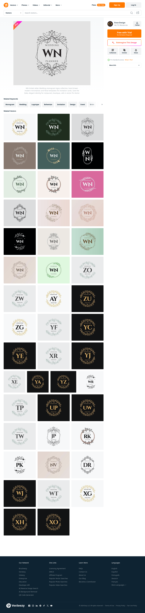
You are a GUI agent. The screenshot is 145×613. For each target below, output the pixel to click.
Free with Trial (124, 33)
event (82, 104)
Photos (24, 5)
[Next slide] (100, 104)
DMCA (51, 572)
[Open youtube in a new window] (51, 605)
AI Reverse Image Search (28, 588)
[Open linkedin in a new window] (37, 605)
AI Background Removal (28, 592)
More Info (112, 65)
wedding (22, 104)
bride (92, 104)
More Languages (118, 585)
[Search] (131, 12)
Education (23, 582)
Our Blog (82, 578)
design (72, 104)
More (58, 5)
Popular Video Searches (58, 585)
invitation (61, 104)
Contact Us (83, 572)
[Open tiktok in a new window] (44, 605)
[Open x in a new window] (48, 605)
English (114, 568)
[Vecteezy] (6, 5)
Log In (133, 5)
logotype (35, 104)
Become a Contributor (87, 582)
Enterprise (23, 578)
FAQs (81, 568)
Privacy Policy (120, 606)
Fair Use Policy (132, 606)
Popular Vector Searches (58, 578)
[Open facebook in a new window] (29, 605)
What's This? (129, 60)
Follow (137, 25)
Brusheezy (23, 568)
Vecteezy (22, 572)
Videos (35, 5)
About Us (82, 575)
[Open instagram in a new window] (33, 605)
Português (115, 575)
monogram (10, 104)
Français (115, 582)
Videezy (22, 575)
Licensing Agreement (57, 568)
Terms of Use (109, 606)
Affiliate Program (55, 575)
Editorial (46, 5)
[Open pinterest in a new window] (40, 605)
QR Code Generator (26, 595)
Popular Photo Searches (58, 582)
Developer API (24, 585)
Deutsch (115, 578)
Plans (94, 5)
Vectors (13, 5)
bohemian (48, 104)
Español (115, 572)
